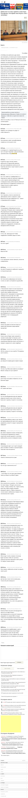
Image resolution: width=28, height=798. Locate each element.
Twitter (18, 114)
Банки (2, 769)
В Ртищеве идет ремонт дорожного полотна (12, 693)
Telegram (3, 115)
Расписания (3, 767)
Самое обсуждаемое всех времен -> (9, 696)
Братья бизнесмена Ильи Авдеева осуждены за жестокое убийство (11, 676)
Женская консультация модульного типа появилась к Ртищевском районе (13, 672)
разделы (13, 760)
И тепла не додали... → (11, 747)
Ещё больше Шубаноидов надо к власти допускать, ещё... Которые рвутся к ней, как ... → (12, 743)
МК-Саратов (20, 109)
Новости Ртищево (4, 787)
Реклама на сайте (4, 791)
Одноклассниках (5, 114)
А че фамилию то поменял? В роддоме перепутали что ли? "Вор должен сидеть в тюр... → (13, 738)
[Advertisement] (11, 723)
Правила (2, 780)
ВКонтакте (13, 114)
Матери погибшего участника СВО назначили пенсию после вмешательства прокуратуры (13, 690)
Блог (2, 778)
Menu (2, 2)
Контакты (3, 776)
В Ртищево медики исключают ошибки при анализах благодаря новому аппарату (13, 686)
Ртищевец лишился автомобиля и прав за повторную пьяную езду (13, 679)
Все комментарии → (5, 755)
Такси (2, 771)
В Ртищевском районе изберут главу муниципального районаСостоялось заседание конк (13, 683)
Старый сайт (3, 796)
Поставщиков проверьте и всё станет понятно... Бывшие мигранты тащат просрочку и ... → (13, 752)
